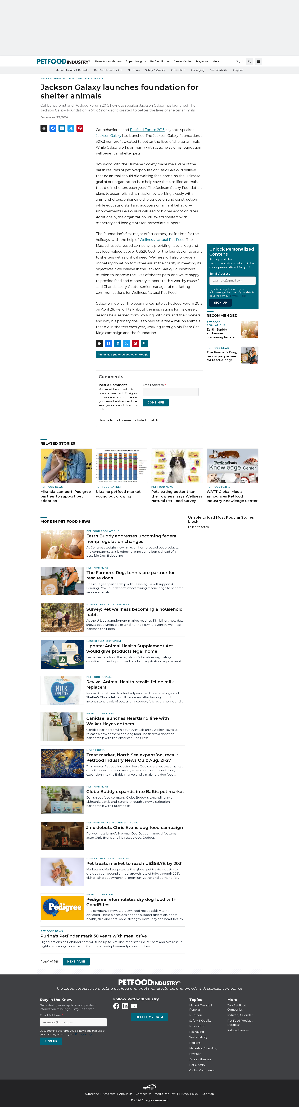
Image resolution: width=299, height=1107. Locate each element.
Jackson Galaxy (108, 136)
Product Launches (100, 713)
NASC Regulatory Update (104, 641)
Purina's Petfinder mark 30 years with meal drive (93, 936)
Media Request (165, 1094)
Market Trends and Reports (107, 604)
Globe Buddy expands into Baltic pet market (135, 791)
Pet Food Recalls (99, 677)
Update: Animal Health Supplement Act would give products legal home (129, 648)
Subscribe (92, 1094)
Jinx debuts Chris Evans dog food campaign (134, 827)
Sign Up (220, 302)
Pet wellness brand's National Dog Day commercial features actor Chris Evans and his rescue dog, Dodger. (131, 835)
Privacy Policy (188, 1094)
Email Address (154, 385)
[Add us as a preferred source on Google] (144, 343)
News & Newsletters (57, 78)
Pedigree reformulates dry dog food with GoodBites (131, 902)
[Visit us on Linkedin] (125, 1006)
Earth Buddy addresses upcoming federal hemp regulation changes (221, 333)
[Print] (43, 128)
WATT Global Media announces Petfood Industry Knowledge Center (232, 496)
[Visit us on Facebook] (116, 1006)
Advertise (109, 1094)
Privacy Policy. (238, 295)
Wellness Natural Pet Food (162, 240)
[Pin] (79, 128)
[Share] (52, 128)
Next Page (76, 961)
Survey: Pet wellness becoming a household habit (134, 612)
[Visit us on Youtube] (134, 1006)
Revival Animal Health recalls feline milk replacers (130, 684)
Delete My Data (149, 1017)
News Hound (95, 750)
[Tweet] (70, 128)
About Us (125, 1094)
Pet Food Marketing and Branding (112, 822)
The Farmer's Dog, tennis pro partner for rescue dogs (222, 356)
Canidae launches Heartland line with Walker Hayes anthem (127, 721)
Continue (155, 402)
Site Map (208, 1094)
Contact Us (143, 1094)
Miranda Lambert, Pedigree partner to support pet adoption (65, 496)
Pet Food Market (108, 486)
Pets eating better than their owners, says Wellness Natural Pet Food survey (176, 496)
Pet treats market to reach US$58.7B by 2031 (134, 863)
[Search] (249, 61)
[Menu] (258, 61)
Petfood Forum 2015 (147, 130)
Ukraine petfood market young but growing (118, 494)
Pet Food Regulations (216, 323)
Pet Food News (90, 78)
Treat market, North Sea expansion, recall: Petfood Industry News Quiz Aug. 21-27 (132, 757)
